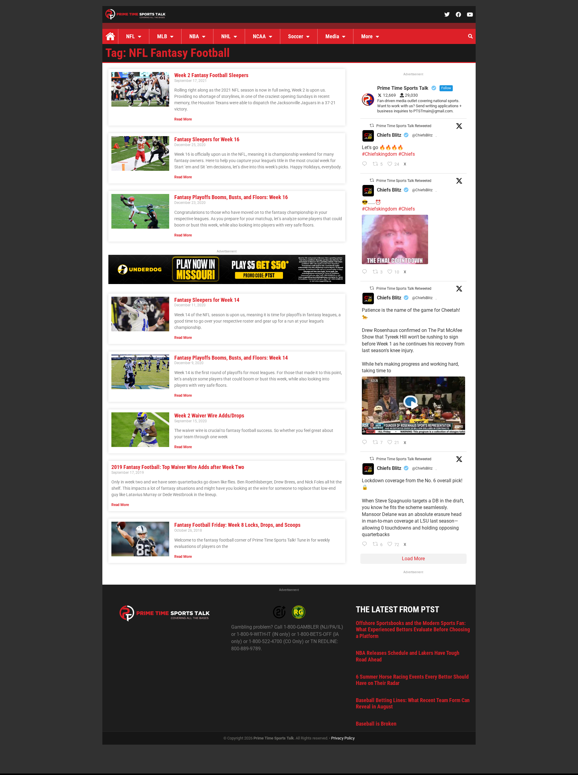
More (367, 36)
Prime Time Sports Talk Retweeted (403, 126)
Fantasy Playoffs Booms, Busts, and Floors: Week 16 (231, 197)
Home (110, 36)
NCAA (259, 36)
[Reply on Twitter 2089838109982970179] (365, 544)
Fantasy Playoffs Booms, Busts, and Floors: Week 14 (231, 358)
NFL (130, 36)
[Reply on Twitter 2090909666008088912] (365, 443)
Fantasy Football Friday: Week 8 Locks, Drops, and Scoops (237, 525)
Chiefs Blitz (389, 135)
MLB (162, 36)
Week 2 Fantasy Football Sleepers (211, 75)
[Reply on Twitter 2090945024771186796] (365, 164)
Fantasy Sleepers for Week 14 (206, 300)
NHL (226, 36)
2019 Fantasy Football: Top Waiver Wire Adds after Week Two (177, 467)
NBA (194, 36)
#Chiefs (406, 154)
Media (332, 36)
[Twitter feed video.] (395, 239)
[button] (470, 36)
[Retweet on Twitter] (372, 125)
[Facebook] (458, 14)
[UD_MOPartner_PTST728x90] (226, 282)
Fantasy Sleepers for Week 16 (206, 139)
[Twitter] (447, 14)
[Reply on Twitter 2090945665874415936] (365, 272)
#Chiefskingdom (379, 154)
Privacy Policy (343, 738)
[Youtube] (470, 14)
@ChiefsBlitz (422, 135)
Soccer (295, 36)
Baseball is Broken (376, 723)
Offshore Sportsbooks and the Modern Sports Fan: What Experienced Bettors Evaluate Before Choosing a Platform (413, 629)
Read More (183, 119)
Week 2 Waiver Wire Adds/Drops (209, 415)
